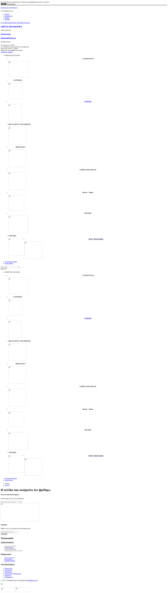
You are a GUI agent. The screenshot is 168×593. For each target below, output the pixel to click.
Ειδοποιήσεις (9, 577)
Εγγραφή (4, 534)
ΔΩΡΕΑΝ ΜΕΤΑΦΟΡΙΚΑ (11, 27)
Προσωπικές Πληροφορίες (13, 573)
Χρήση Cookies (8, 558)
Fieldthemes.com (32, 580)
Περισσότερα (11, 4)
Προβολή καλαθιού (7, 52)
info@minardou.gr (8, 38)
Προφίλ (7, 14)
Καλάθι (7, 18)
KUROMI (88, 101)
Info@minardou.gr (9, 547)
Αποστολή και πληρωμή (10, 561)
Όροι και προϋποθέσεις (10, 557)
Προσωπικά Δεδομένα (9, 560)
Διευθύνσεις (8, 572)
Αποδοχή (4, 4)
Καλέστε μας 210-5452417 (9, 7)
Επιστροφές (8, 570)
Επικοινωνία (8, 16)
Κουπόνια (8, 575)
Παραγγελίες (9, 568)
